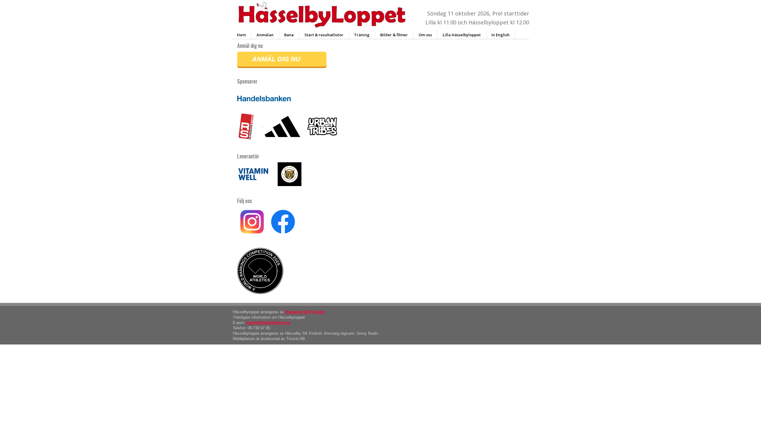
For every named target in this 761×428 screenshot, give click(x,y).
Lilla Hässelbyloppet (462, 34)
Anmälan (265, 34)
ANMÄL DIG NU (276, 59)
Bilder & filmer (394, 34)
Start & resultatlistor (323, 34)
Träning (362, 34)
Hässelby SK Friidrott (304, 312)
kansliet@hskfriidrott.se (268, 322)
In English (500, 34)
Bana (289, 34)
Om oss (425, 34)
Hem (241, 34)
